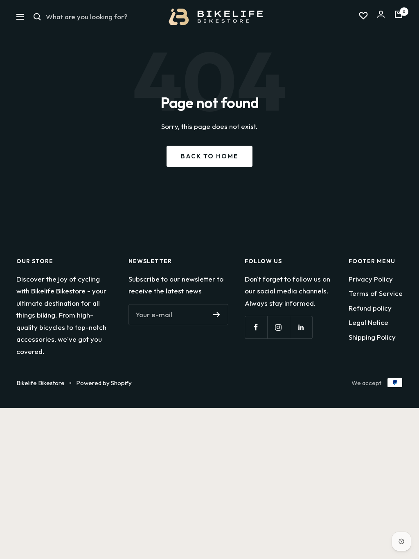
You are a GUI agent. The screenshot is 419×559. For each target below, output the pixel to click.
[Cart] (398, 17)
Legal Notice (368, 322)
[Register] (216, 315)
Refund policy (370, 308)
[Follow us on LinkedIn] (301, 327)
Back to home (209, 156)
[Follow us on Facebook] (256, 327)
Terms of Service (376, 293)
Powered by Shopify (104, 383)
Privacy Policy (371, 279)
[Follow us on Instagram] (278, 327)
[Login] (381, 17)
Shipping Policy (372, 337)
